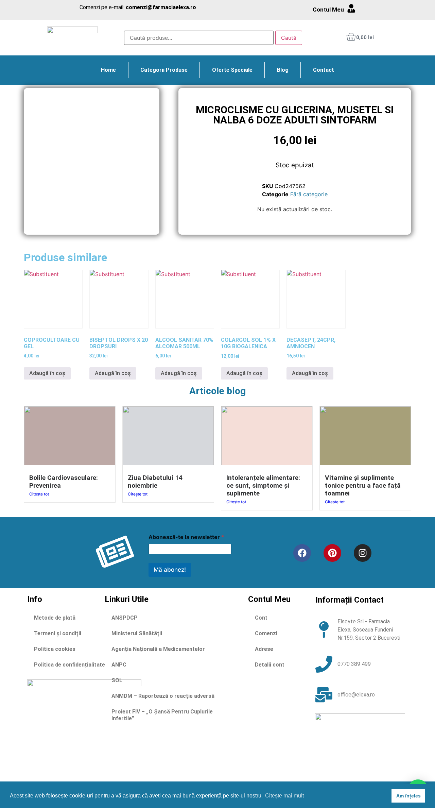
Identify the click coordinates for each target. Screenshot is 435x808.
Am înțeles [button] (408, 795)
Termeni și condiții (57, 633)
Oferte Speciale (232, 70)
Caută (288, 37)
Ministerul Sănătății (136, 633)
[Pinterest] (332, 553)
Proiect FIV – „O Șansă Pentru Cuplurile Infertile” (162, 715)
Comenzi (266, 633)
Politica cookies (54, 649)
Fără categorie (309, 194)
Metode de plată (54, 618)
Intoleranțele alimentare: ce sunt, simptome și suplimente (263, 485)
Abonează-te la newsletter (186, 537)
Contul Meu (328, 9)
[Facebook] (302, 553)
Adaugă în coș (47, 373)
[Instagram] (362, 553)
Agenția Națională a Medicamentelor (158, 649)
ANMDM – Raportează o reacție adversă (162, 696)
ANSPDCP (124, 618)
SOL (116, 680)
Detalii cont (269, 664)
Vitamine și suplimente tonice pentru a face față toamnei (363, 485)
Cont (261, 618)
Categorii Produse (164, 70)
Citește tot (39, 493)
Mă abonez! (170, 569)
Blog (283, 70)
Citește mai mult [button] (284, 795)
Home (108, 70)
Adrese (264, 649)
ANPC (118, 664)
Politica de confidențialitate (69, 664)
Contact (323, 70)
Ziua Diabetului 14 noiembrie (155, 481)
